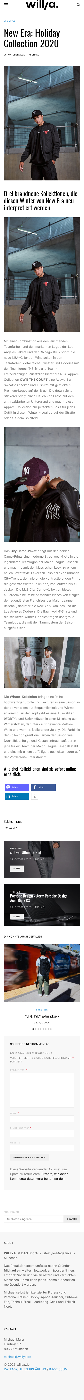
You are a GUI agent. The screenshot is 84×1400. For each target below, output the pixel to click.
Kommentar (17, 1070)
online (71, 768)
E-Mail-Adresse (20, 1128)
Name (14, 1113)
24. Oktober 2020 (20, 859)
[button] (17, 787)
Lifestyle (10, 20)
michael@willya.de (17, 1357)
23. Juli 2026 (42, 1022)
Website (15, 1142)
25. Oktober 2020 (14, 54)
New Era (12, 828)
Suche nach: (11, 1212)
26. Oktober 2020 (20, 907)
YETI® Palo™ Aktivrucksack (42, 1016)
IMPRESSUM (58, 1369)
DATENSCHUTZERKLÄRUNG (25, 1369)
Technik (15, 892)
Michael (34, 54)
